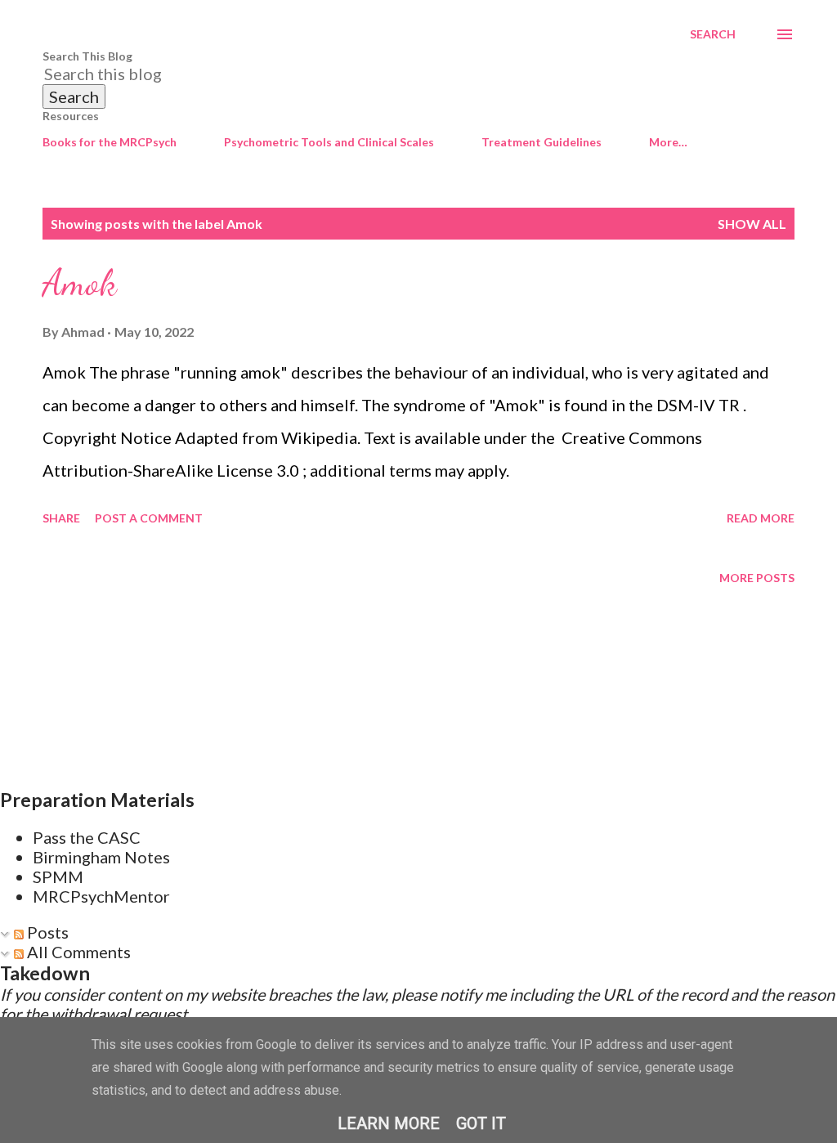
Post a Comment (149, 518)
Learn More (389, 1123)
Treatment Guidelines (541, 142)
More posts (756, 578)
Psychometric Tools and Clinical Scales (329, 142)
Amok (80, 283)
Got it (481, 1123)
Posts (46, 932)
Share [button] (61, 518)
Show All (752, 223)
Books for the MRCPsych (110, 142)
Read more (760, 518)
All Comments (77, 951)
